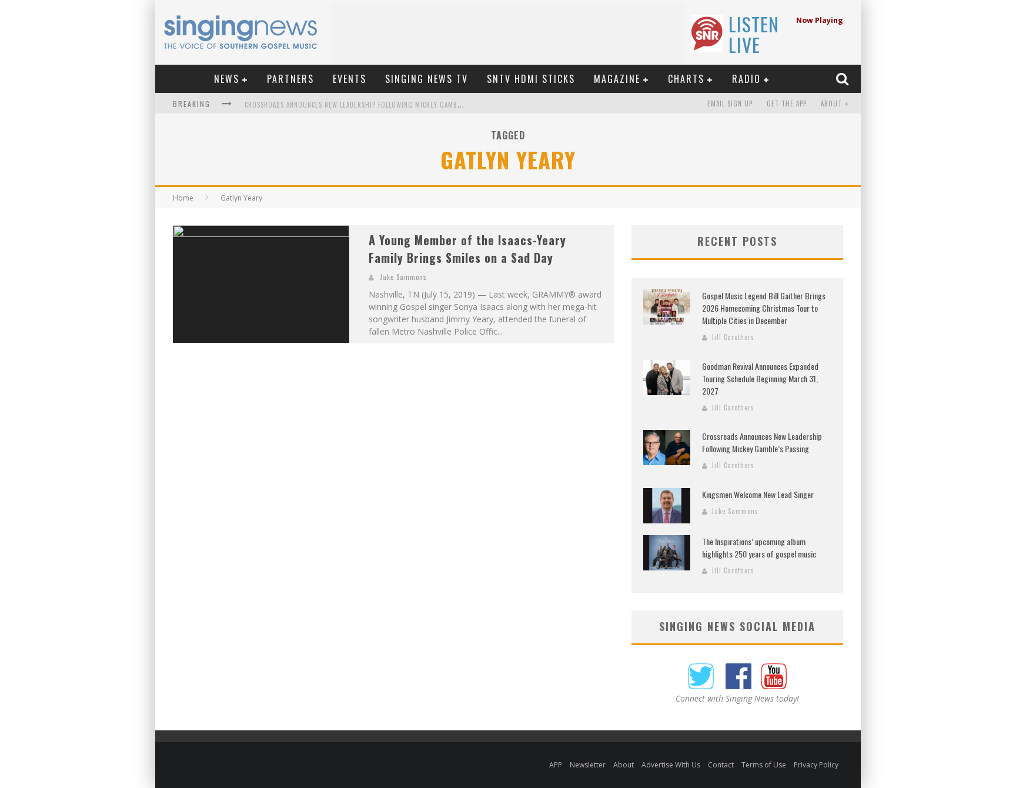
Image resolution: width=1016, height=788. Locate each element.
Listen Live (753, 34)
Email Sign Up (730, 103)
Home (183, 198)
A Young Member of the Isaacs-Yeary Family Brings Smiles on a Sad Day (467, 248)
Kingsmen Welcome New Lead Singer (758, 494)
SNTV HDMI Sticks (531, 79)
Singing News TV (426, 79)
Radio (746, 79)
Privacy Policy (816, 765)
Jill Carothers (732, 337)
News (226, 79)
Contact (721, 765)
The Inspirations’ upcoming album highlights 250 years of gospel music (759, 547)
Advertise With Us (670, 765)
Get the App (787, 103)
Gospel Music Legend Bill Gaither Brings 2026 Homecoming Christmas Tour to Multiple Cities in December (763, 307)
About (831, 103)
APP (555, 765)
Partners (290, 79)
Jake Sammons (403, 277)
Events (349, 79)
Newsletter (588, 765)
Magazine (617, 79)
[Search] (843, 78)
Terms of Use (763, 765)
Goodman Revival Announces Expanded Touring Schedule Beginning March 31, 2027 (760, 378)
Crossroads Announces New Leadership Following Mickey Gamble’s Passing (371, 104)
